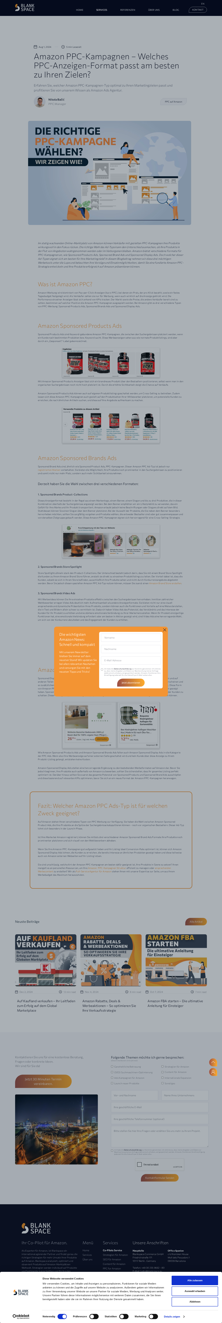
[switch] (94, 1316)
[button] (102, 10)
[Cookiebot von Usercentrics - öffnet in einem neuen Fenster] (21, 1316)
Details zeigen (172, 1316)
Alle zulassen (194, 1280)
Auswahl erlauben (195, 1291)
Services (101, 9)
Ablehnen (194, 1301)
